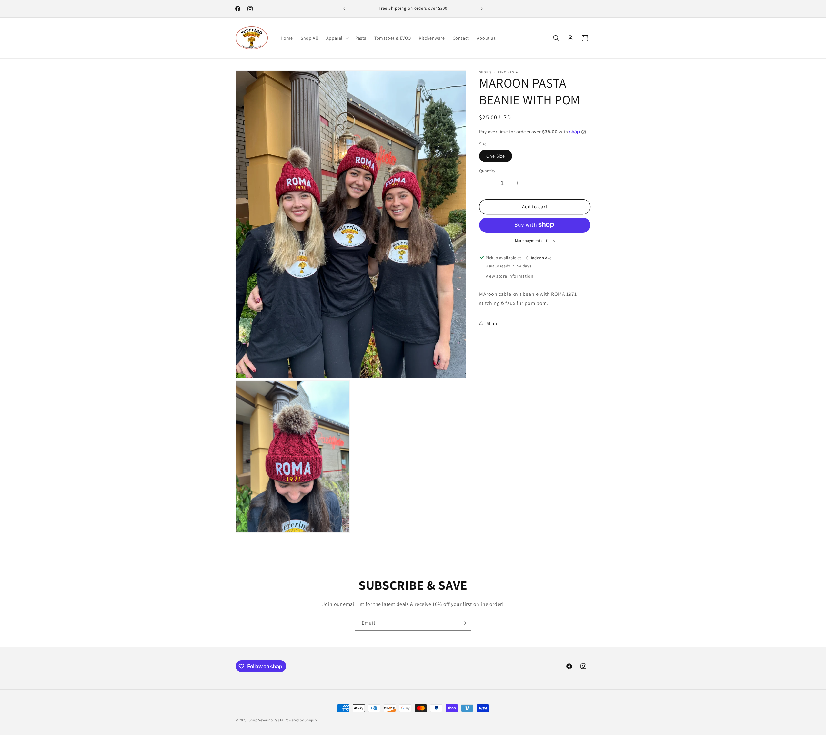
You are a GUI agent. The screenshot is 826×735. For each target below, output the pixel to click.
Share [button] (493, 323)
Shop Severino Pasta (266, 720)
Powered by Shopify (301, 720)
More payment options (535, 240)
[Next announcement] (482, 9)
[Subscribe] (464, 623)
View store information (509, 276)
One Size (495, 156)
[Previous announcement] (344, 9)
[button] (336, 38)
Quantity (487, 170)
